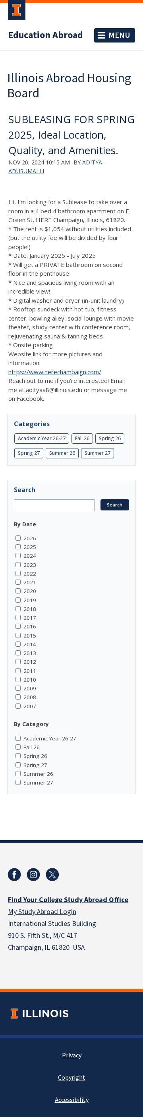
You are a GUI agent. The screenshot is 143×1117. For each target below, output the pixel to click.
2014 (29, 644)
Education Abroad (45, 35)
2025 (29, 547)
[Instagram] (33, 874)
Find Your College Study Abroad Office (68, 900)
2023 (29, 564)
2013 (29, 653)
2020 (29, 591)
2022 (29, 573)
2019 (29, 600)
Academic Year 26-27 (42, 438)
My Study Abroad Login (42, 912)
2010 (29, 679)
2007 (29, 706)
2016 (29, 626)
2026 (29, 538)
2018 (29, 609)
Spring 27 (29, 453)
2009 (29, 688)
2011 (29, 670)
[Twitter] (52, 874)
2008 (29, 697)
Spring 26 (110, 438)
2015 (29, 635)
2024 (29, 555)
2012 (29, 661)
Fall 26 (82, 438)
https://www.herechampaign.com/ (54, 372)
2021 (29, 582)
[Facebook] (14, 874)
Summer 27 (97, 453)
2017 (29, 617)
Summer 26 (62, 453)
